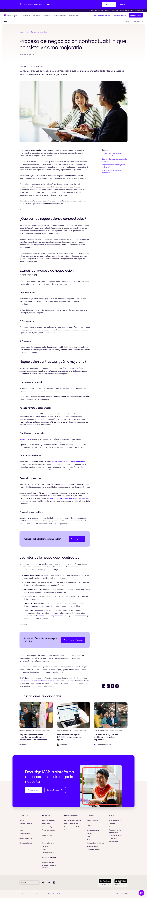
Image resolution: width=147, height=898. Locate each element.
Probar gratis (135, 15)
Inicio (21, 32)
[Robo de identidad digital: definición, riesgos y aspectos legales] (73, 715)
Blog (27, 32)
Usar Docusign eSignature (73, 640)
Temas (127, 22)
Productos (25, 15)
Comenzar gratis (34, 790)
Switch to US (109, 4)
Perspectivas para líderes (39, 32)
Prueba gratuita (77, 539)
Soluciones (36, 15)
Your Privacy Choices (51, 894)
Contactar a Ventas (102, 15)
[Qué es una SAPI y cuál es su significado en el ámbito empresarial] (111, 715)
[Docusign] (10, 15)
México (23, 883)
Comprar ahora (120, 15)
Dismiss (122, 4)
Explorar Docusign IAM (55, 790)
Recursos (47, 15)
